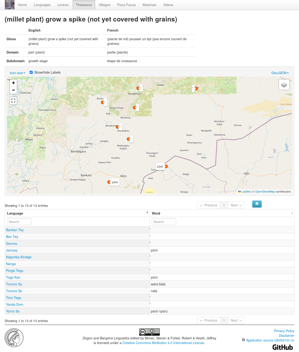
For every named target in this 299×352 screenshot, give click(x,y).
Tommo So (14, 284)
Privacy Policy (284, 330)
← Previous (208, 205)
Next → (236, 205)
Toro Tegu (13, 297)
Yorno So (13, 311)
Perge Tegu (14, 270)
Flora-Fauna (126, 4)
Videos (168, 4)
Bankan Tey (15, 229)
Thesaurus (84, 4)
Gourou (11, 243)
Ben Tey (12, 236)
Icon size (16, 72)
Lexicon (63, 4)
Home (22, 4)
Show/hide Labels (47, 72)
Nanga (11, 263)
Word (156, 213)
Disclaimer (286, 335)
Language (15, 213)
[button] (117, 127)
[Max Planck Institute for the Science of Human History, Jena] (14, 337)
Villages (104, 4)
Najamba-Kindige (19, 257)
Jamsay (12, 250)
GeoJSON (278, 72)
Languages (42, 4)
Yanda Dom (14, 304)
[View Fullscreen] (13, 100)
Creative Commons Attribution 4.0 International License (163, 342)
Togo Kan (13, 277)
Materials (149, 4)
